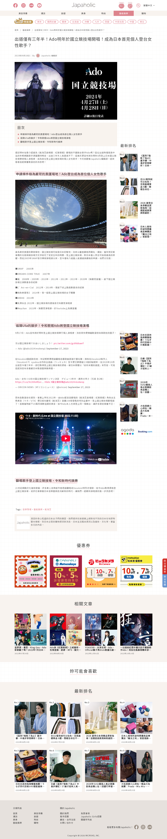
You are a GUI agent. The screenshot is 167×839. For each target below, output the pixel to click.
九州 (97, 21)
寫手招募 (64, 816)
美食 (83, 13)
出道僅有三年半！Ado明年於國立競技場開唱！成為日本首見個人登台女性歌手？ (69, 30)
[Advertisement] (138, 101)
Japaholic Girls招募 (91, 816)
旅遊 (63, 13)
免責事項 (85, 813)
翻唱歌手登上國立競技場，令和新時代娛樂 (41, 141)
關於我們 (64, 813)
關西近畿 (51, 21)
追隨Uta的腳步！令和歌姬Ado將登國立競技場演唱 (45, 137)
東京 (39, 21)
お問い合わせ (66, 822)
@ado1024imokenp (73, 381)
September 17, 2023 (57, 348)
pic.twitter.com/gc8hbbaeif (69, 343)
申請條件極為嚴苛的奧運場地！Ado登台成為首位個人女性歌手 (51, 134)
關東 (64, 21)
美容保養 (23, 13)
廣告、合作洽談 (68, 819)
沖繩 (87, 21)
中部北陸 (119, 21)
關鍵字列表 (86, 819)
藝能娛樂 (123, 13)
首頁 (17, 30)
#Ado (47, 381)
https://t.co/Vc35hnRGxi (28, 381)
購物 (144, 13)
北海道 (75, 21)
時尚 (103, 13)
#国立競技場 (57, 381)
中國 (132, 21)
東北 (142, 21)
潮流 (43, 13)
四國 (107, 21)
